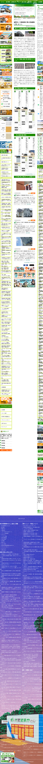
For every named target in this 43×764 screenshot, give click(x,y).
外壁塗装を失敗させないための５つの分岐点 (9, 566)
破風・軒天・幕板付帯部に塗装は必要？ (6, 262)
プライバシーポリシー (5, 546)
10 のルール (3, 534)
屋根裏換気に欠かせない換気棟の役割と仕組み (6, 367)
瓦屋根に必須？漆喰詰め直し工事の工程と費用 (31, 596)
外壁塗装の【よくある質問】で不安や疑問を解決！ (10, 554)
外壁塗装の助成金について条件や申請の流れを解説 (32, 577)
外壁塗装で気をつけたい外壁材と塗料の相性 (6, 391)
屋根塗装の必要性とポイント (28, 557)
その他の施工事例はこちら (30, 132)
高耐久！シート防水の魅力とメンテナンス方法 (6, 363)
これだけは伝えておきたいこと (6, 531)
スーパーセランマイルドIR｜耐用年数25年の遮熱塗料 (32, 679)
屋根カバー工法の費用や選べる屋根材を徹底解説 (6, 194)
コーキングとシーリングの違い (6, 377)
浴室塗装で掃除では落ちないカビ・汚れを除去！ (32, 640)
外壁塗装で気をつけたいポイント (6, 255)
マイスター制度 (4, 536)
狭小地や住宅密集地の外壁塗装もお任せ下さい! (6, 302)
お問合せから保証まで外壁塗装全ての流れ (30, 530)
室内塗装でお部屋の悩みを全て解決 (29, 569)
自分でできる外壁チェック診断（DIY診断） (9, 599)
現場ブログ (20, 18)
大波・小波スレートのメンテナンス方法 (6, 394)
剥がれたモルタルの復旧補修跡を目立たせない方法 (6, 238)
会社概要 (40, 1)
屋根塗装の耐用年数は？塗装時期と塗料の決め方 (10, 723)
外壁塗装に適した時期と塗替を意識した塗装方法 (6, 204)
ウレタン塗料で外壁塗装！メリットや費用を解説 (6, 214)
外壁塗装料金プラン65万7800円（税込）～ (31, 533)
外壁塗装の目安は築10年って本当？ (5, 169)
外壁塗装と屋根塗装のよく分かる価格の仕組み (31, 527)
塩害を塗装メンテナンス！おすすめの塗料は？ (6, 370)
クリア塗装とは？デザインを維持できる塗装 (6, 221)
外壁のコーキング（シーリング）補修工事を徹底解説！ (33, 581)
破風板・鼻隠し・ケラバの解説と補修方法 (6, 265)
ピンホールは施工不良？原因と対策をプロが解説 (6, 241)
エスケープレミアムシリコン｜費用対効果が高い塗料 (32, 687)
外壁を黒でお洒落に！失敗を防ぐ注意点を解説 (9, 732)
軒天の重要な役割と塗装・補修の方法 (5, 268)
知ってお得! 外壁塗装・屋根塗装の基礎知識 (9, 594)
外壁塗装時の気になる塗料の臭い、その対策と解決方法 (11, 587)
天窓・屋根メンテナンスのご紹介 (6, 275)
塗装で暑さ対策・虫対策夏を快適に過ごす (6, 224)
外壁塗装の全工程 (5, 172)
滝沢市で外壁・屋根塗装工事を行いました (26, 251)
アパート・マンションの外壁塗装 (29, 660)
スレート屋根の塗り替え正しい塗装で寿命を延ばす (6, 295)
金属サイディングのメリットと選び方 (5, 306)
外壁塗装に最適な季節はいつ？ (6, 207)
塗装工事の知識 (4, 155)
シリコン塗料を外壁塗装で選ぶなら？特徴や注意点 (6, 217)
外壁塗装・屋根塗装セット (6, 57)
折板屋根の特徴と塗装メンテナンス (5, 313)
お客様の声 (13, 1)
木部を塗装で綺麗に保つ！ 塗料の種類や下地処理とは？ (11, 708)
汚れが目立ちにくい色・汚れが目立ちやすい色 (41, 97)
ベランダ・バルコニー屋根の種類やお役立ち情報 (6, 349)
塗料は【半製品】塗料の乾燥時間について (6, 374)
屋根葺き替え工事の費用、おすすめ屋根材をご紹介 (32, 560)
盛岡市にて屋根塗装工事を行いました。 (25, 195)
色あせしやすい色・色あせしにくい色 (41, 104)
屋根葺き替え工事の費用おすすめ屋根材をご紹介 (6, 190)
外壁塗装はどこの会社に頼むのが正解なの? (9, 658)
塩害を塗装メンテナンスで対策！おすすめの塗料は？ (10, 706)
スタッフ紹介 (4, 413)
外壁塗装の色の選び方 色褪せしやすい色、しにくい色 (10, 558)
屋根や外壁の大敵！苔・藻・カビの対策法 (30, 654)
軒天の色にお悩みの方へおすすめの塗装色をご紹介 (6, 271)
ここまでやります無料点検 (28, 528)
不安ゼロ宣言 (3, 539)
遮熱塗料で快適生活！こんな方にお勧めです (31, 690)
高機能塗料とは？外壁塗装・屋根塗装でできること (6, 248)
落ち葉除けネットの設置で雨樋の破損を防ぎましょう (32, 625)
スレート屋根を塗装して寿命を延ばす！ (30, 657)
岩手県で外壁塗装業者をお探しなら (7, 545)
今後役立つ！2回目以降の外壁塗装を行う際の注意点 (32, 566)
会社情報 (2, 540)
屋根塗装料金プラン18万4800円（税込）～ (31, 534)
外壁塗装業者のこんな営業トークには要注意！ (9, 650)
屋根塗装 (6, 53)
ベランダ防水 (6, 60)
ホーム (2, 1)
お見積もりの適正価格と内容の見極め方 (30, 549)
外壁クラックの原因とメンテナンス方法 (6, 231)
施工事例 (8, 1)
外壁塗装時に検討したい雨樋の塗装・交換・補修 (6, 282)
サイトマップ (4, 426)
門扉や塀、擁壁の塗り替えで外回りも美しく (31, 568)
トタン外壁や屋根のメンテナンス (5, 309)
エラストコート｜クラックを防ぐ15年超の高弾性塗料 (32, 694)
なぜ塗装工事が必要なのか (6, 159)
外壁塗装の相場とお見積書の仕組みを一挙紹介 (31, 542)
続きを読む (29, 204)
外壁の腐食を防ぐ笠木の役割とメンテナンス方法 (6, 278)
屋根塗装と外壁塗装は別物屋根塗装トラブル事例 (6, 251)
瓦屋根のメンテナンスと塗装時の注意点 (6, 316)
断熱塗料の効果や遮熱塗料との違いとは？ (8, 712)
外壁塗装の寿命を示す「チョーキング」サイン (6, 228)
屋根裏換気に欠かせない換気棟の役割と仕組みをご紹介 (11, 705)
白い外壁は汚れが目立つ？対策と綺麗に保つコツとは (10, 734)
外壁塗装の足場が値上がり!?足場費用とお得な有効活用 (33, 664)
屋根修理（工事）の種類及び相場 (5, 187)
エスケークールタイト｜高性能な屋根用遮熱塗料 (32, 688)
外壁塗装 (6, 50)
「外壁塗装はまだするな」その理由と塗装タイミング (6, 175)
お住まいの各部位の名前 (6, 197)
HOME (15, 18)
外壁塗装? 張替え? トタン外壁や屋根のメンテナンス (32, 586)
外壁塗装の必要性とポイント (28, 555)
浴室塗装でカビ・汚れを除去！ (5, 336)
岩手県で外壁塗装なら (6, 416)
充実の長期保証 (4, 537)
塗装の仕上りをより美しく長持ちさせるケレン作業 (6, 244)
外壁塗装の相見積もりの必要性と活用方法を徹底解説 (10, 646)
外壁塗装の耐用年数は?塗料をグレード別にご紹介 (6, 200)
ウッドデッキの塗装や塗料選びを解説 (6, 333)
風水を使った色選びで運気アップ (41, 89)
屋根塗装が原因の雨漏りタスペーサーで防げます (6, 299)
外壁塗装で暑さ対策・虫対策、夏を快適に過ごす (32, 663)
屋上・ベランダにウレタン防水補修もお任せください (6, 360)
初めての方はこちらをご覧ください (29, 525)
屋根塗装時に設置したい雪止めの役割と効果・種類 (6, 285)
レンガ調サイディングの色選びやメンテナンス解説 (6, 234)
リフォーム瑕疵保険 (4, 533)
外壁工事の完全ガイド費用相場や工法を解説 (6, 180)
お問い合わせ (4, 423)
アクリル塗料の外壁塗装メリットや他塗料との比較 (6, 210)
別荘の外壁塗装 (26, 661)
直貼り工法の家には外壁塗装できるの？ (30, 729)
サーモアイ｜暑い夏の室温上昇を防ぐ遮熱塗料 (31, 678)
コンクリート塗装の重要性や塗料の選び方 (6, 343)
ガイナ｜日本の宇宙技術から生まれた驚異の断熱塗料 (32, 702)
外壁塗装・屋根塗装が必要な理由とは (8, 596)
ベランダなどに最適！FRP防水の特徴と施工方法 (6, 356)
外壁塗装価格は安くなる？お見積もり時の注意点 (6, 183)
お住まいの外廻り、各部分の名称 (7, 605)
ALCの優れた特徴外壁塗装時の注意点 (5, 380)
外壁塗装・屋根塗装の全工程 (28, 531)
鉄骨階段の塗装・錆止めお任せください (6, 326)
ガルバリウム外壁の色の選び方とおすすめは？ (9, 614)
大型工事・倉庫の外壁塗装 (28, 658)
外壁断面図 (4, 387)
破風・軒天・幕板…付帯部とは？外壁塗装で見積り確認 (33, 604)
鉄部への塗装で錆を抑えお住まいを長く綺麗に (6, 323)
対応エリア (3, 542)
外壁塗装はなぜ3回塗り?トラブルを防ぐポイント (6, 258)
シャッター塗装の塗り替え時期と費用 (5, 340)
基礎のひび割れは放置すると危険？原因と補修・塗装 (10, 720)
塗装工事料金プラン (29, 2)
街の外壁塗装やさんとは (5, 525)
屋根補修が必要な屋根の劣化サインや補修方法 (6, 292)
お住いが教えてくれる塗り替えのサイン (6, 165)
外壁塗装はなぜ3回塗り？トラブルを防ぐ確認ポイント (11, 644)
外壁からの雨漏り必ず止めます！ (29, 554)
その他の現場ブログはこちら (29, 262)
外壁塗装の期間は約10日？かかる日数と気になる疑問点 (11, 573)
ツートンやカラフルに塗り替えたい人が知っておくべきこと (41, 114)
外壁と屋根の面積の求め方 (6, 384)
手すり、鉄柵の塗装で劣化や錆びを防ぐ (6, 330)
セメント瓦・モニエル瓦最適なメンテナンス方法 (6, 319)
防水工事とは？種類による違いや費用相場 (6, 353)
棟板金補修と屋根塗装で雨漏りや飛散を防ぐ (6, 346)
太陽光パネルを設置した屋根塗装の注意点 (30, 655)
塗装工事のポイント (5, 161)
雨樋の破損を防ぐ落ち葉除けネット (5, 289)
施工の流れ (24, 1)
